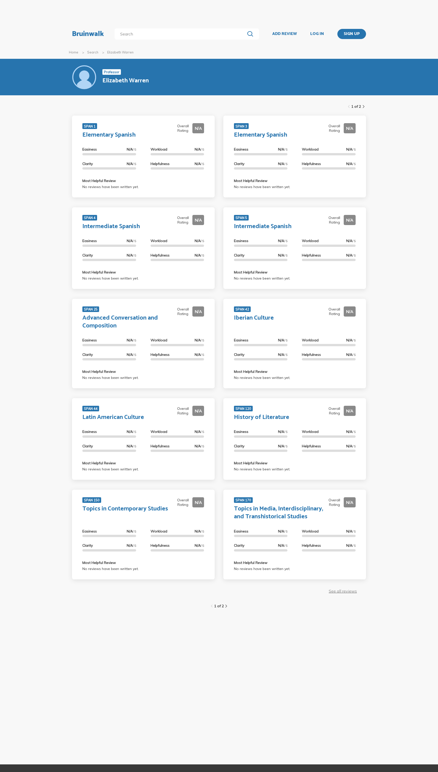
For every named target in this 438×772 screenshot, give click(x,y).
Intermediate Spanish (111, 226)
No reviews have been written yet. (110, 187)
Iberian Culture (254, 318)
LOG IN (317, 34)
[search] (181, 34)
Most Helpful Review (99, 180)
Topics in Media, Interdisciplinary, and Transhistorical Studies (278, 513)
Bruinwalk (88, 34)
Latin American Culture (113, 417)
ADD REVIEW (284, 34)
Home (73, 52)
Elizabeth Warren (120, 52)
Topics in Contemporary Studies (125, 509)
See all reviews (343, 591)
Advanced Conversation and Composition (120, 322)
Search (92, 52)
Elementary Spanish (109, 135)
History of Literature (261, 417)
